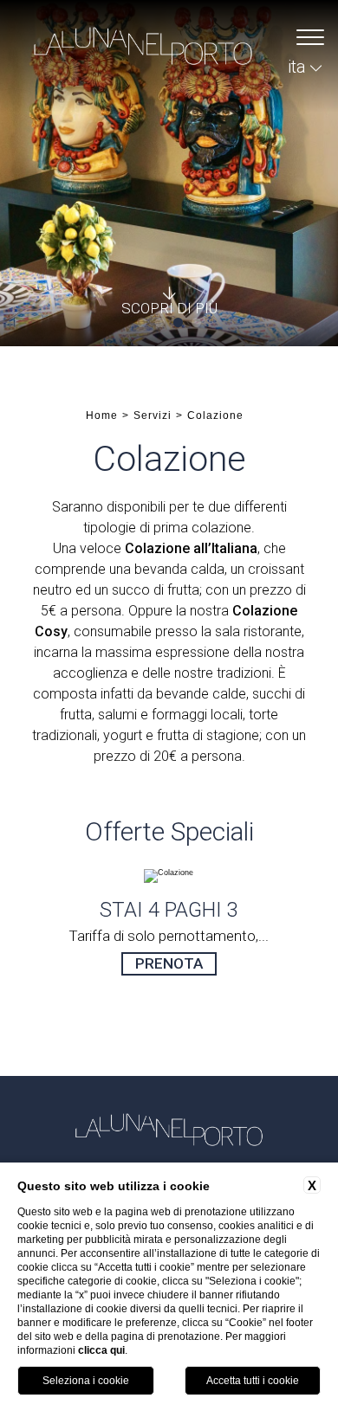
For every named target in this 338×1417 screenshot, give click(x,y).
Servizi (152, 415)
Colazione (215, 415)
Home (102, 415)
